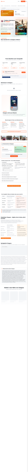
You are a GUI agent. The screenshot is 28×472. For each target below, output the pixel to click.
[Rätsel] (12, 109)
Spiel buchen (23, 1)
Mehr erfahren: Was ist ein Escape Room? (8, 180)
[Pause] (16, 97)
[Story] (15, 109)
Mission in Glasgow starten (5, 33)
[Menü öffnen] (26, 1)
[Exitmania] (3, 1)
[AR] (13, 109)
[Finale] (16, 109)
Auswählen (23, 72)
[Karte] (11, 109)
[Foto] (14, 109)
